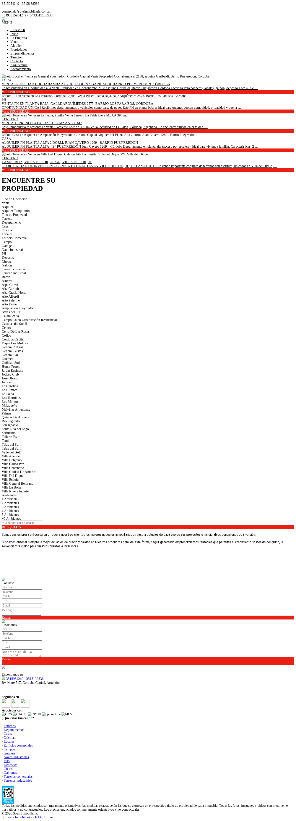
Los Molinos (10, 401)
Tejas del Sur (11, 444)
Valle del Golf (11, 452)
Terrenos (10, 726)
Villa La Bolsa (11, 487)
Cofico (6, 335)
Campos (9, 749)
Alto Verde (9, 304)
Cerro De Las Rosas (15, 331)
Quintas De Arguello (16, 417)
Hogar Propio (11, 366)
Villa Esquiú (10, 479)
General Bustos (12, 351)
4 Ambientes (10, 511)
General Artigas (12, 347)
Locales (7, 234)
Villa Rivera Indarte (15, 491)
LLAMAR (17, 30)
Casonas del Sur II (14, 324)
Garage (7, 246)
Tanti (5, 440)
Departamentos (14, 730)
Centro (6, 327)
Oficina (7, 230)
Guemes (7, 359)
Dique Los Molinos (15, 343)
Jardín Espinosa (12, 370)
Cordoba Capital (13, 339)
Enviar (6, 617)
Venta (14, 42)
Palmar (6, 413)
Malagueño (9, 405)
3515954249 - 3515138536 (24, 679)
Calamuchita (10, 316)
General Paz (10, 355)
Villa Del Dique (12, 475)
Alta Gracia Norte (14, 292)
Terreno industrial (14, 273)
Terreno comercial (14, 269)
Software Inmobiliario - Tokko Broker (28, 817)
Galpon (7, 265)
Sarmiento (9, 433)
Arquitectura (19, 65)
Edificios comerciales (18, 745)
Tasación (16, 57)
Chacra (6, 261)
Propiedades (18, 49)
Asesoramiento (20, 69)
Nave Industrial (12, 250)
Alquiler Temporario (16, 211)
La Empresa (18, 38)
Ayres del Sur (11, 312)
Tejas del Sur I (11, 448)
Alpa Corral (10, 285)
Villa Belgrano (12, 460)
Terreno (7, 218)
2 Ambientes (10, 503)
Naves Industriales (16, 757)
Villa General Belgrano (17, 483)
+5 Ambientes (11, 518)
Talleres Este (10, 437)
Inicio (14, 34)
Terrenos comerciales (18, 776)
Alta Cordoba (11, 288)
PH (4, 253)
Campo (7, 242)
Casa (5, 226)
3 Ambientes (10, 507)
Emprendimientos (22, 53)
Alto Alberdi (10, 296)
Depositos (10, 765)
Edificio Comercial (15, 238)
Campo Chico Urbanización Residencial (29, 320)
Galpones (10, 772)
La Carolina (10, 386)
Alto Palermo (11, 300)
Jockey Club (10, 374)
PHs (7, 761)
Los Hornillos (11, 398)
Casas (8, 734)
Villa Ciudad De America (19, 472)
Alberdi (7, 281)
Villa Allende (11, 456)
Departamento (11, 222)
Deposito (8, 257)
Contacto (16, 61)
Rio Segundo (11, 421)
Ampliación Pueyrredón (18, 308)
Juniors (6, 382)
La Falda (8, 394)
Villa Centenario (13, 468)
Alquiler (16, 45)
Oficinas (9, 737)
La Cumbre (9, 390)
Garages (9, 753)
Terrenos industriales (18, 780)
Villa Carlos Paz (13, 464)
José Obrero (10, 378)
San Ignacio (10, 425)
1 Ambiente (10, 499)
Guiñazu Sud (11, 363)
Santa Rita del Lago (15, 429)
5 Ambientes (10, 514)
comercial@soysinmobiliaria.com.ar (26, 11)
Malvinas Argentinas (16, 409)
